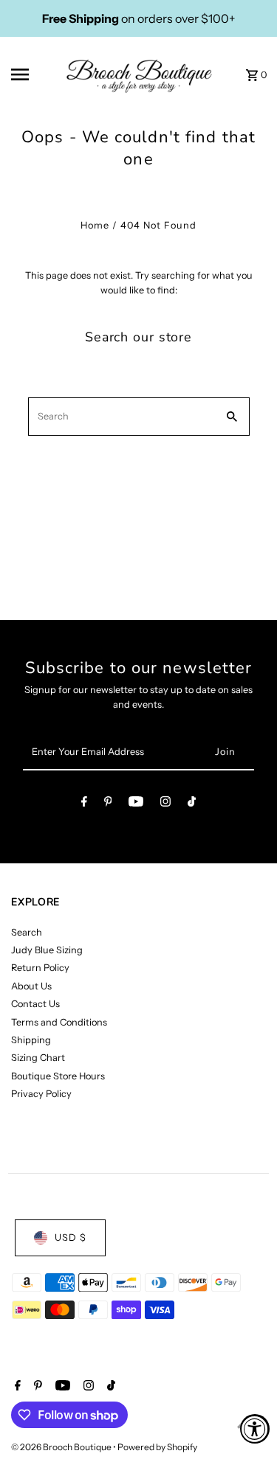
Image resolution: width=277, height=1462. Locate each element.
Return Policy (40, 967)
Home (95, 225)
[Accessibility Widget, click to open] (255, 1429)
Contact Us (35, 1003)
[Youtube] (136, 804)
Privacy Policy (41, 1093)
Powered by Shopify (157, 1446)
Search (26, 932)
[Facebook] (84, 804)
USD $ (70, 1237)
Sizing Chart (38, 1057)
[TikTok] (192, 804)
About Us (31, 986)
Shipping (31, 1039)
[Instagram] (165, 804)
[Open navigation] (32, 74)
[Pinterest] (108, 804)
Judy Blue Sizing (47, 949)
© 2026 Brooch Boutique (62, 1446)
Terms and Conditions (59, 1022)
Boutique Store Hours (58, 1076)
